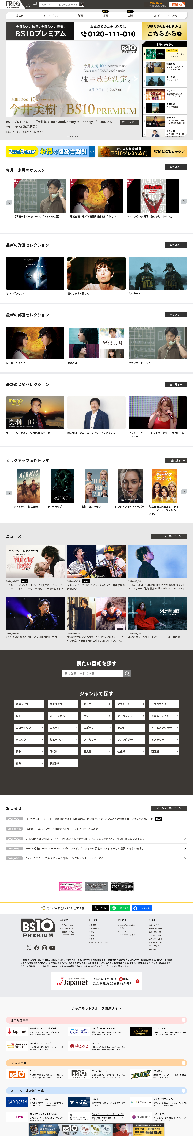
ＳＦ (18, 716)
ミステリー (157, 739)
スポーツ (89, 727)
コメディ (55, 727)
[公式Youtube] (52, 947)
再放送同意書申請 (155, 928)
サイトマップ (154, 946)
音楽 (130, 15)
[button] (10, 79)
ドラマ (87, 704)
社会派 (121, 751)
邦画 (105, 15)
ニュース (123, 931)
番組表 (19, 15)
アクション (123, 704)
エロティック (23, 727)
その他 (121, 727)
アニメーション (160, 716)
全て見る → (176, 167)
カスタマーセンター (156, 939)
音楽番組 (55, 763)
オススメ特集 (50, 15)
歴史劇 (87, 751)
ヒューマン (56, 739)
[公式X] (29, 947)
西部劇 (155, 751)
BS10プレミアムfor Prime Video (68, 933)
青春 (18, 763)
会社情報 (152, 949)
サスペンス (56, 704)
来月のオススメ (67, 928)
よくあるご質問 (155, 935)
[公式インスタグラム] (44, 947)
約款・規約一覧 (155, 932)
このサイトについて (156, 942)
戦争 (18, 751)
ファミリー (90, 739)
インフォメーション (127, 934)
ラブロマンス (159, 704)
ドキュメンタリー (161, 727)
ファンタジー (125, 739)
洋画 (80, 15)
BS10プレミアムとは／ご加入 (128, 926)
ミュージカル (57, 716)
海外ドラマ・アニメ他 (165, 15)
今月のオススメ (67, 925)
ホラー (87, 716)
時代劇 (53, 751)
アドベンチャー (126, 716)
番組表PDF (95, 928)
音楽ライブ (22, 704)
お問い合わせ (154, 925)
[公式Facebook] (37, 947)
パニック (21, 739)
